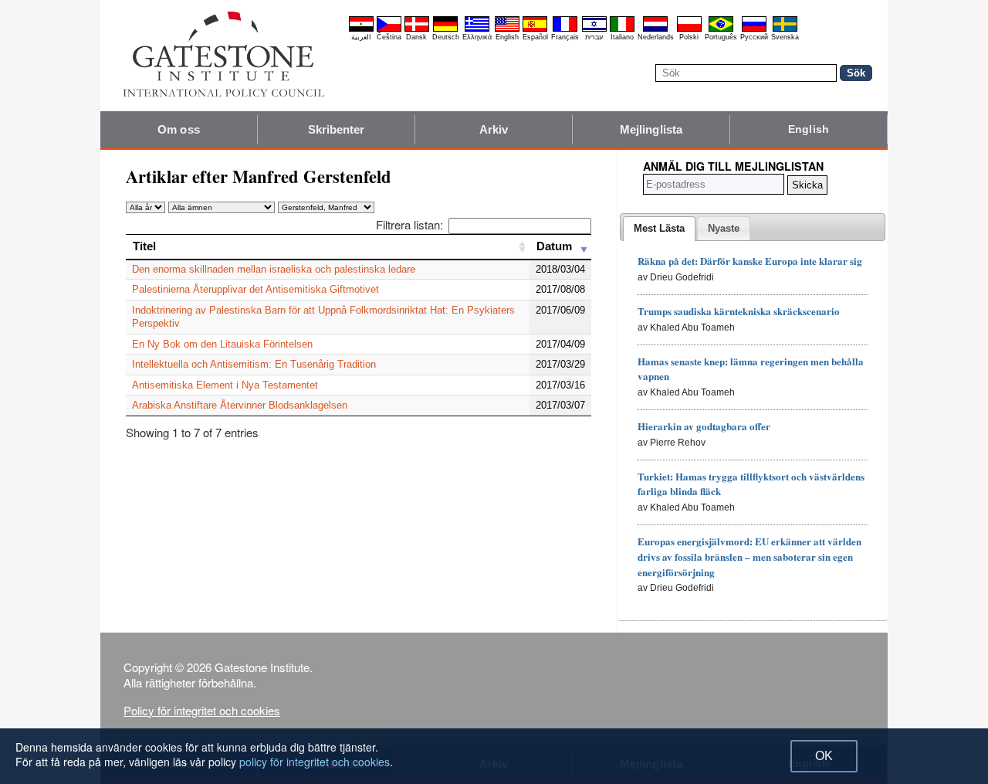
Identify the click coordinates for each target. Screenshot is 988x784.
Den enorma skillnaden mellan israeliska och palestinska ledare (273, 269)
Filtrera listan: (409, 224)
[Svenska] (785, 29)
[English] (507, 29)
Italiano (622, 37)
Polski (689, 37)
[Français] (565, 29)
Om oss (178, 129)
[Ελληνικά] (477, 29)
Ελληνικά (477, 37)
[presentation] (659, 228)
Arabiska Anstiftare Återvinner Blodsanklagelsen (239, 405)
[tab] (659, 228)
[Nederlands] (655, 29)
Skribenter (336, 129)
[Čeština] (389, 29)
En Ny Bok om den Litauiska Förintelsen (222, 344)
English (507, 37)
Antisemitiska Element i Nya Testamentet (225, 385)
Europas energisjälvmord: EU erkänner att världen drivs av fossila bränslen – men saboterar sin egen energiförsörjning (749, 556)
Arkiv (494, 129)
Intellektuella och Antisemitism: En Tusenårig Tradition (254, 364)
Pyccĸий (754, 37)
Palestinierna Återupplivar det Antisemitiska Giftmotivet (255, 289)
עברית (594, 37)
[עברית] (594, 29)
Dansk (416, 37)
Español (535, 37)
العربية (361, 37)
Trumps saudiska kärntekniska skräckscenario (739, 311)
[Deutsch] (445, 29)
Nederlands (656, 37)
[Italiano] (622, 29)
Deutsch (445, 37)
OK (824, 755)
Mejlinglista (651, 129)
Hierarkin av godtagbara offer (704, 426)
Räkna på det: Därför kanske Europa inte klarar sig (750, 260)
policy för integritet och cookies (314, 761)
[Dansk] (416, 29)
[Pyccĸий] (754, 29)
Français (565, 37)
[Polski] (689, 29)
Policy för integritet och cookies (202, 710)
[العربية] (361, 29)
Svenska (785, 37)
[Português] (721, 29)
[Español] (535, 29)
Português (721, 37)
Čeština (389, 37)
